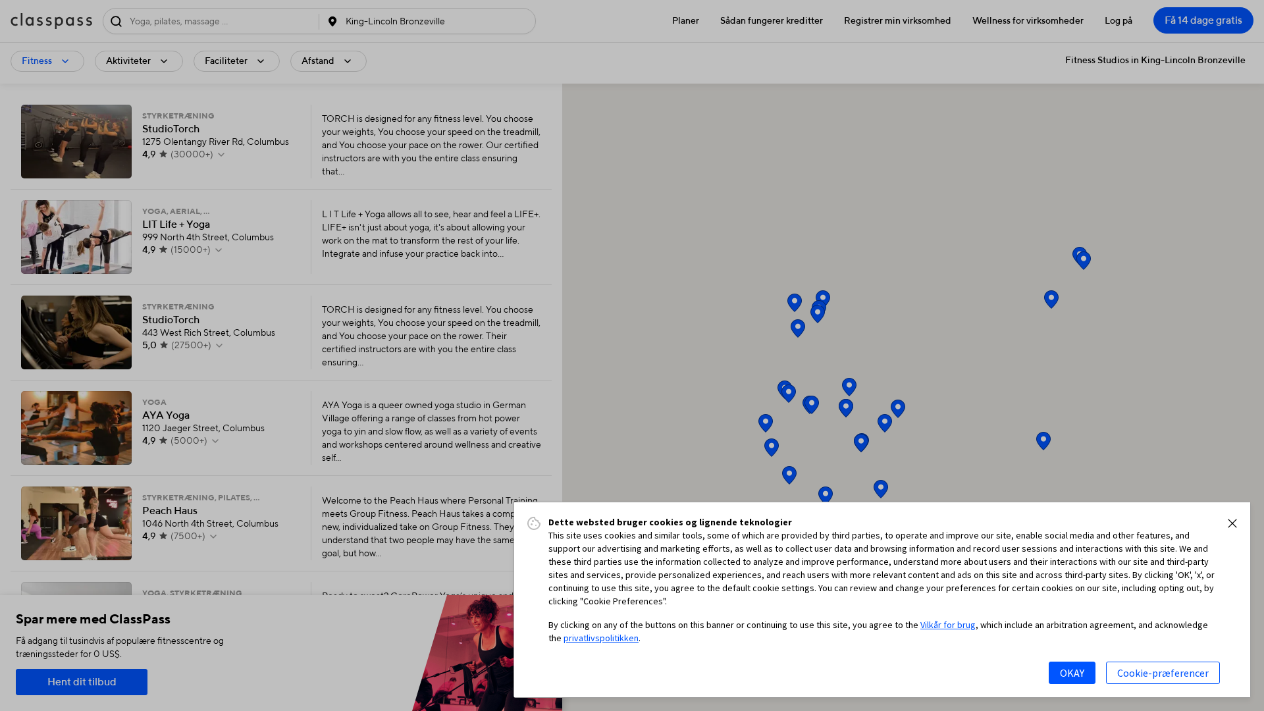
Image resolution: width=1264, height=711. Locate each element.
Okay (1072, 672)
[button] (1232, 523)
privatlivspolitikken (601, 638)
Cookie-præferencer (1163, 672)
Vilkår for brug (948, 625)
